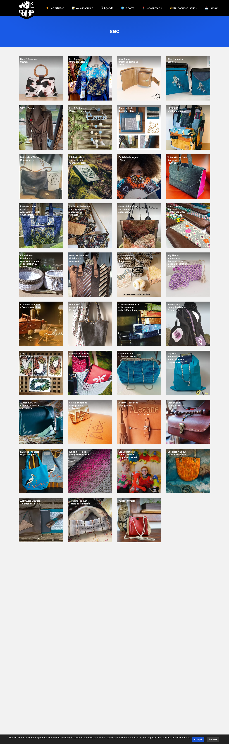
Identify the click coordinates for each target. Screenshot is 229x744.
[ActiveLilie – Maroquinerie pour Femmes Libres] (188, 324)
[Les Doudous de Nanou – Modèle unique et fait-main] (139, 471)
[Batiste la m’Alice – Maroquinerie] (41, 176)
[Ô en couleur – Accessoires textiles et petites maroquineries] (188, 225)
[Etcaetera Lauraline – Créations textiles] (41, 324)
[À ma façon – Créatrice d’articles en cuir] (139, 78)
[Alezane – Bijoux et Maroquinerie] (139, 422)
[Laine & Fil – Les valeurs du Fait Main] (90, 471)
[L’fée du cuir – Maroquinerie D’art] (188, 422)
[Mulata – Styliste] (139, 520)
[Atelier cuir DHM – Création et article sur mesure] (41, 422)
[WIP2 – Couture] (41, 127)
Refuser (213, 739)
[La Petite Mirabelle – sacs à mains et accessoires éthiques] (90, 225)
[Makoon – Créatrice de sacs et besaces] (90, 373)
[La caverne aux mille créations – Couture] (139, 274)
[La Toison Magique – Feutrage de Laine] (188, 471)
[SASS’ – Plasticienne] (41, 373)
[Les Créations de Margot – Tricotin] (90, 127)
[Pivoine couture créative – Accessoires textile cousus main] (41, 225)
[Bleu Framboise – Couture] (188, 78)
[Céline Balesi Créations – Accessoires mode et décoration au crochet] (41, 274)
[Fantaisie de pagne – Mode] (139, 176)
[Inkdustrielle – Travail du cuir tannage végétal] (90, 176)
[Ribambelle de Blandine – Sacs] (139, 127)
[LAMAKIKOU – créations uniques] (188, 127)
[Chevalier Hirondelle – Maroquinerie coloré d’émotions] (139, 324)
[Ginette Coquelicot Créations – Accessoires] (90, 274)
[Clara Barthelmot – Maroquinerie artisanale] (90, 422)
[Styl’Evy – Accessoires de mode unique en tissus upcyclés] (188, 373)
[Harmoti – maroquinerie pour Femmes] (90, 324)
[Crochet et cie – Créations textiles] (139, 373)
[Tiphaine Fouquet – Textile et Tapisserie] (90, 520)
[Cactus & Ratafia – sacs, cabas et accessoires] (139, 225)
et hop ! (198, 739)
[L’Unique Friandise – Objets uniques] (41, 471)
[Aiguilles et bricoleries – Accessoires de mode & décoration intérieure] (188, 274)
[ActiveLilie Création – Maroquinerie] (41, 520)
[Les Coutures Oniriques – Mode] (90, 78)
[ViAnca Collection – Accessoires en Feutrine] (188, 176)
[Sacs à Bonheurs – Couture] (41, 78)
